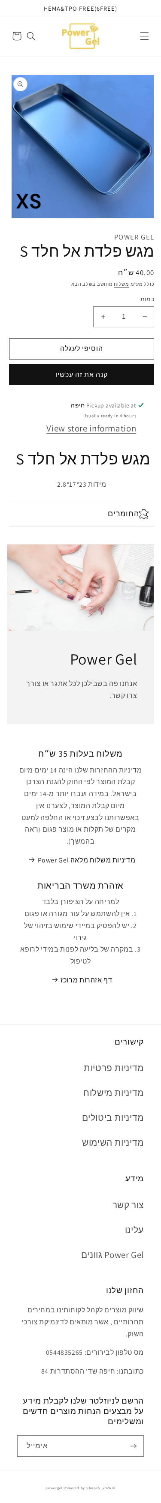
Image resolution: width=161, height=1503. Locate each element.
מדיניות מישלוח (113, 1093)
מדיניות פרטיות (114, 1068)
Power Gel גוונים (112, 1254)
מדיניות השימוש (113, 1142)
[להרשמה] (133, 1445)
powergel (54, 1488)
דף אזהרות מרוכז (86, 980)
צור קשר (128, 1205)
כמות (147, 299)
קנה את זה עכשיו (81, 374)
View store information (91, 428)
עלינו (134, 1230)
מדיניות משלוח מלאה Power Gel (86, 860)
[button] (144, 36)
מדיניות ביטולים (113, 1117)
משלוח (121, 284)
